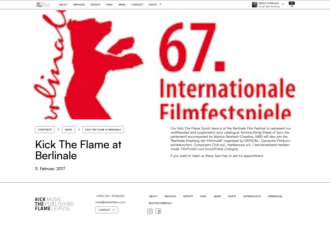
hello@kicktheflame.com (110, 202)
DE (291, 3)
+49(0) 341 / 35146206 (110, 196)
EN (291, 6)
